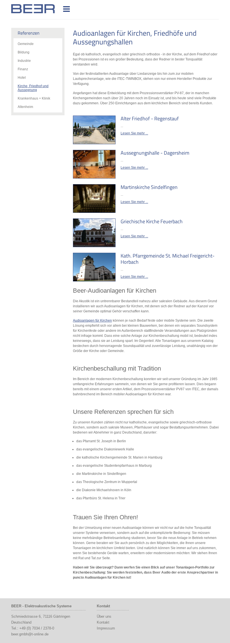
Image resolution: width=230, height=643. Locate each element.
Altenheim (25, 107)
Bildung (23, 52)
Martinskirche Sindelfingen (149, 187)
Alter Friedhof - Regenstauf (150, 118)
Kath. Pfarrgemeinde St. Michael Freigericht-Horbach (168, 259)
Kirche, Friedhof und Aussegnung (33, 88)
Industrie (24, 61)
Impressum (106, 628)
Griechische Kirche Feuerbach (152, 221)
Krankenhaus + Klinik (34, 98)
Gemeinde (26, 44)
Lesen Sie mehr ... (134, 133)
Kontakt (103, 622)
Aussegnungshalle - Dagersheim (155, 153)
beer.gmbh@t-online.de (30, 634)
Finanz (23, 69)
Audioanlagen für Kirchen (92, 320)
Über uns (104, 616)
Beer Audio (40, 9)
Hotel (22, 78)
